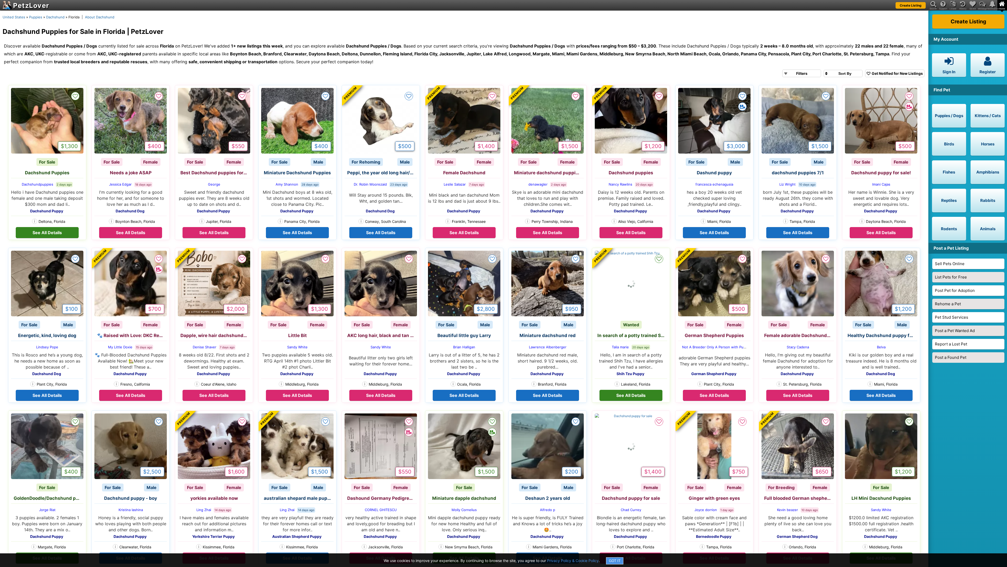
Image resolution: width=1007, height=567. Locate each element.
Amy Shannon (287, 184)
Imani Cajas (881, 184)
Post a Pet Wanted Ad (955, 330)
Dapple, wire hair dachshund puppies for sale (215, 335)
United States (14, 17)
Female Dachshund (464, 172)
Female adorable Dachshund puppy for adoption (799, 335)
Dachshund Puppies (47, 172)
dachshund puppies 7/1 (798, 172)
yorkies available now (214, 498)
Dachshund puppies (631, 172)
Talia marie (620, 347)
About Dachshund (99, 17)
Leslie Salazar (455, 184)
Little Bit (297, 335)
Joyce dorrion (705, 510)
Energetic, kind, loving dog (47, 335)
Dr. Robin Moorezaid (370, 184)
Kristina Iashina (131, 510)
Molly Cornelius (464, 510)
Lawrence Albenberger (547, 347)
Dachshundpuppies (37, 184)
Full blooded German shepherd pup (799, 498)
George (214, 184)
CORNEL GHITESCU (381, 510)
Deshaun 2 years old (547, 498)
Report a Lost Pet (951, 344)
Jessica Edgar (120, 184)
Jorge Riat (47, 510)
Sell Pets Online (950, 263)
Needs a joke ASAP (131, 172)
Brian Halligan (464, 347)
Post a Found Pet (950, 357)
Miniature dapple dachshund (464, 498)
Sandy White (297, 347)
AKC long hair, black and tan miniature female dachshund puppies (382, 335)
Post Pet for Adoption (955, 290)
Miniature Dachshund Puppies (297, 172)
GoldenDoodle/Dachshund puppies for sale (48, 498)
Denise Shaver (204, 347)
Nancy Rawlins (620, 184)
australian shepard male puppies (299, 498)
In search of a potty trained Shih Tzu (632, 335)
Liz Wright (787, 184)
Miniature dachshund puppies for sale (549, 172)
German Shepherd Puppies (714, 335)
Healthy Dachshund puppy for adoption (882, 335)
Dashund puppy (714, 172)
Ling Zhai (203, 510)
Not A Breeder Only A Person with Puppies (717, 347)
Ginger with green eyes (714, 498)
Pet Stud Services (951, 317)
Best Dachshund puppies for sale (215, 172)
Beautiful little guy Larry (464, 335)
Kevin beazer (787, 510)
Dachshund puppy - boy (130, 498)
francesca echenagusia (714, 184)
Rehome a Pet (948, 303)
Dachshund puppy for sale (631, 498)
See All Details (47, 232)
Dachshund (55, 17)
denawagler (538, 184)
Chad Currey (631, 510)
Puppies (35, 17)
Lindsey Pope (47, 347)
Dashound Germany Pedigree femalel (382, 498)
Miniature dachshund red (547, 335)
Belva (881, 347)
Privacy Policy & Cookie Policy (573, 560)
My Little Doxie (120, 347)
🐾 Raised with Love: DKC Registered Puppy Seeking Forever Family (132, 335)
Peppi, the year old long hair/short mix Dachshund (382, 172)
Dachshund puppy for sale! (881, 172)
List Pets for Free (951, 277)
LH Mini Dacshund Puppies (881, 498)
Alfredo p (547, 510)
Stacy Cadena (798, 347)
